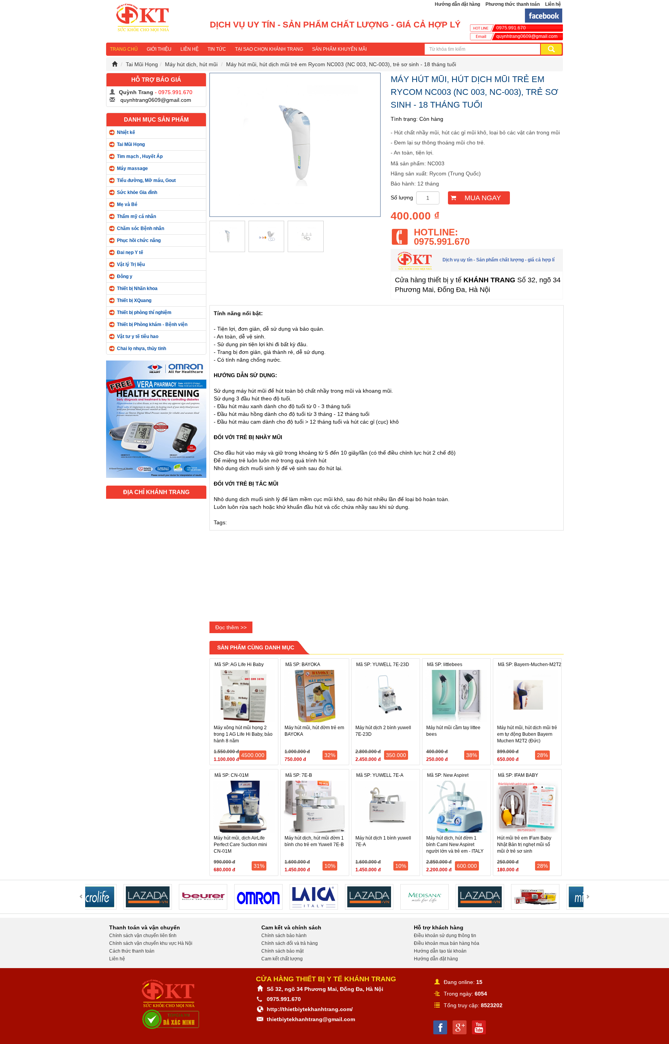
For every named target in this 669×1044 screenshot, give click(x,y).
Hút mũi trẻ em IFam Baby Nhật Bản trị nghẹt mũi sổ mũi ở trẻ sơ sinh (524, 844)
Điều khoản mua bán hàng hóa (446, 943)
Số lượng (402, 197)
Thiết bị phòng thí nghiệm (144, 312)
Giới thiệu (159, 49)
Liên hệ (553, 4)
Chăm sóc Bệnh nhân (140, 228)
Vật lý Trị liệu (131, 264)
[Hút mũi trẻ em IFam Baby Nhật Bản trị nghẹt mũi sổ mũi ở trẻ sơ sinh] (527, 807)
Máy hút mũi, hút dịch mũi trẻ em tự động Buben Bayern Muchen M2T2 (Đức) (527, 734)
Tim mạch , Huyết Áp (140, 156)
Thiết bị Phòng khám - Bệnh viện (152, 324)
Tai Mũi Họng (142, 64)
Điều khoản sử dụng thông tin (445, 935)
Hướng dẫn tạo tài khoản (440, 951)
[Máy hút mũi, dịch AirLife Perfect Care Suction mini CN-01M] (244, 807)
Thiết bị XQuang (134, 300)
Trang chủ (124, 49)
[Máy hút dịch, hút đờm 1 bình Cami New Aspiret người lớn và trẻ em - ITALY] (456, 807)
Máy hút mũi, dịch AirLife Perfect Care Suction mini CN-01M (240, 844)
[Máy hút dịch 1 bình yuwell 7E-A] (386, 807)
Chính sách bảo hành (284, 935)
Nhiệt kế (126, 132)
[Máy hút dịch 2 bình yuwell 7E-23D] (386, 696)
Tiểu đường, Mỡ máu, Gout (146, 180)
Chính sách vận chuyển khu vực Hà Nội (150, 943)
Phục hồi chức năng (139, 240)
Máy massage (132, 168)
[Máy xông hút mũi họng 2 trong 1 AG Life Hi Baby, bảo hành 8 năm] (244, 696)
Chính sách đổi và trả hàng (289, 943)
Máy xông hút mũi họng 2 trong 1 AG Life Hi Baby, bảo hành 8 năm (243, 734)
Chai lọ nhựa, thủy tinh (141, 348)
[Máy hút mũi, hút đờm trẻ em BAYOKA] (315, 696)
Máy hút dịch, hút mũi (191, 64)
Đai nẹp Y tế (130, 252)
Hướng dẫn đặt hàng (457, 4)
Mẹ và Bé (127, 204)
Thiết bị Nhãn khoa (137, 288)
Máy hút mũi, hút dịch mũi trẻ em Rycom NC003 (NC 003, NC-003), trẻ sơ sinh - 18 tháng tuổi (341, 64)
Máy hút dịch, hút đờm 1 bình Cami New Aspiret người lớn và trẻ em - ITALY (455, 844)
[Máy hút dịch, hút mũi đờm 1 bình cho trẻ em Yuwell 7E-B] (315, 807)
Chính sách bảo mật (282, 951)
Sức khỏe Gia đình (137, 192)
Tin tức (217, 49)
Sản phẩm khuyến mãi (339, 49)
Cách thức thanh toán (131, 951)
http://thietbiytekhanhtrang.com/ (310, 1009)
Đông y (124, 276)
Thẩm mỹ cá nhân (136, 216)
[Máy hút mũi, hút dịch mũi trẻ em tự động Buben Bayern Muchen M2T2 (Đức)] (527, 696)
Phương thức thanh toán (512, 4)
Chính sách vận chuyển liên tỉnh (143, 935)
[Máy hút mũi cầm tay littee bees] (456, 696)
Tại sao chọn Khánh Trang (269, 49)
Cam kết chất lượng (282, 959)
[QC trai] (156, 419)
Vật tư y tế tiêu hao (137, 336)
